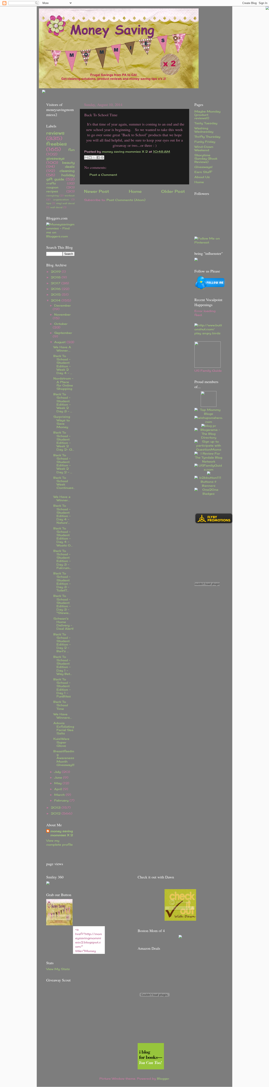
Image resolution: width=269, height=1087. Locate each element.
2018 (56, 277)
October (60, 323)
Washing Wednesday (203, 130)
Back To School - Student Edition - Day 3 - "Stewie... (62, 604)
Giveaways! (203, 167)
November (62, 314)
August (60, 342)
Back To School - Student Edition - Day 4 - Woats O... (63, 537)
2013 (56, 807)
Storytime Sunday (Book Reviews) (205, 158)
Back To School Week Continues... (64, 484)
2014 (56, 300)
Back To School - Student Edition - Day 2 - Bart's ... (62, 643)
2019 (56, 271)
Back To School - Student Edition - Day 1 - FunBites (62, 688)
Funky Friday (204, 141)
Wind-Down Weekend (203, 148)
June (58, 777)
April (58, 789)
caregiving (52, 195)
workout (70, 195)
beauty (68, 162)
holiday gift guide (60, 177)
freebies (56, 144)
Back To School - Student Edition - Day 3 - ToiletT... (62, 582)
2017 (56, 283)
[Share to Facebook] (98, 157)
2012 (56, 813)
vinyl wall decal (65, 203)
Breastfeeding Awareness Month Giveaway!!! (63, 758)
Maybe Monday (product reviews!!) (207, 115)
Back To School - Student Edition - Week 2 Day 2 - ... (62, 464)
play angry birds (207, 333)
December (62, 305)
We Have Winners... (62, 716)
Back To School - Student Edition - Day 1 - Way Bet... (62, 665)
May (58, 783)
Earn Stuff (203, 172)
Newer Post (96, 191)
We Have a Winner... (61, 498)
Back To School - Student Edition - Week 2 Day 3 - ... (62, 403)
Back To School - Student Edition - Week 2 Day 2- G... (63, 441)
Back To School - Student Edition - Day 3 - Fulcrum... (62, 559)
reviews (55, 133)
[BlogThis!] (90, 157)
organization (61, 199)
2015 (56, 294)
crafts (51, 183)
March (60, 794)
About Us (202, 177)
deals (70, 166)
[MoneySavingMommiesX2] (59, 924)
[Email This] (86, 157)
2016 (56, 289)
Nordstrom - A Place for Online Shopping (63, 383)
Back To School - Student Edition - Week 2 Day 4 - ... (62, 364)
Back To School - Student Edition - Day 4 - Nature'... (62, 514)
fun (71, 150)
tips (48, 203)
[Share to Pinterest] (102, 157)
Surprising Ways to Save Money (61, 422)
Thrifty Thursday (207, 136)
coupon (52, 187)
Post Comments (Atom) (126, 200)
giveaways (55, 158)
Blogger (163, 1078)
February (62, 800)
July (58, 772)
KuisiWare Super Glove (61, 742)
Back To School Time (60, 705)
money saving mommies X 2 (125, 151)
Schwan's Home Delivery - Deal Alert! (63, 624)
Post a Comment (103, 174)
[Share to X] (94, 157)
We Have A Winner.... (62, 348)
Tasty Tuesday (205, 123)
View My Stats (58, 969)
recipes (52, 191)
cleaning (67, 171)
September (63, 333)
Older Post (173, 191)
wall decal (56, 207)
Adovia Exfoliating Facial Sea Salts (63, 728)
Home (135, 191)
